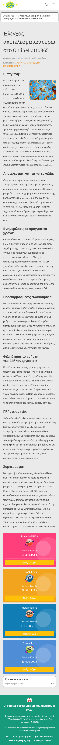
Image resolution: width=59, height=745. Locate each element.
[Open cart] (46, 4)
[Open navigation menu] (54, 5)
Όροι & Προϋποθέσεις (43, 736)
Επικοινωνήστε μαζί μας (19, 740)
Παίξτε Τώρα (29, 562)
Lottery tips (31, 62)
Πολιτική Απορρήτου (21, 736)
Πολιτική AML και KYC (42, 740)
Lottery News (20, 62)
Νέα (7, 736)
